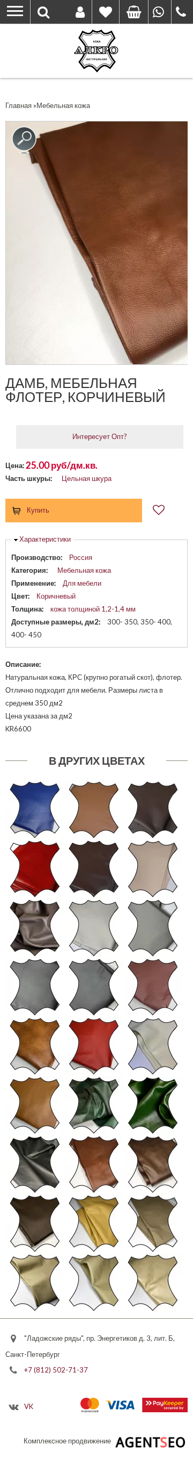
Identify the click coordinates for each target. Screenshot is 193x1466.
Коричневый (56, 596)
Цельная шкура (87, 478)
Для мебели (82, 583)
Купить (38, 510)
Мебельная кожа (84, 570)
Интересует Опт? (99, 436)
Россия (80, 557)
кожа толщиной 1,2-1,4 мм (93, 609)
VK (28, 1406)
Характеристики (45, 539)
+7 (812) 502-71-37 (56, 1369)
